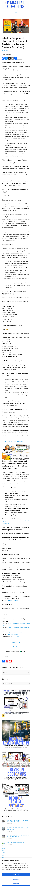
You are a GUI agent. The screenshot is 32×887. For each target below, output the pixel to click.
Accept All (16, 874)
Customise (16, 879)
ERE (19, 636)
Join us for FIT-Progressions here (14, 441)
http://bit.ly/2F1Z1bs (12, 634)
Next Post (16, 647)
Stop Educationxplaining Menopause (15, 842)
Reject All (16, 883)
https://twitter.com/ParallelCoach (15, 632)
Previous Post (16, 642)
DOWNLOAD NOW (13, 600)
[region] (16, 872)
